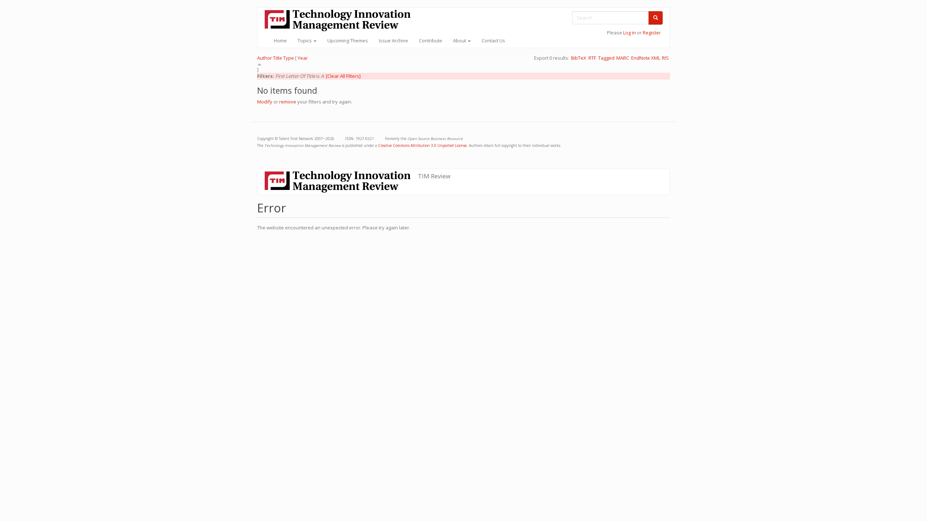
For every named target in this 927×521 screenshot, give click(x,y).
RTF (592, 58)
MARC (622, 58)
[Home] (340, 20)
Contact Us (493, 40)
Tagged (606, 58)
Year (303, 58)
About (460, 40)
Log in (629, 32)
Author (264, 58)
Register (652, 32)
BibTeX (578, 58)
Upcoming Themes (347, 40)
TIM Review (434, 176)
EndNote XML (645, 58)
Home (280, 40)
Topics (305, 40)
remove (287, 101)
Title (277, 58)
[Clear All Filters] (343, 76)
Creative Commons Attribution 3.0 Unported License (422, 145)
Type (288, 58)
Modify (264, 101)
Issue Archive (393, 40)
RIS (665, 58)
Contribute (430, 40)
